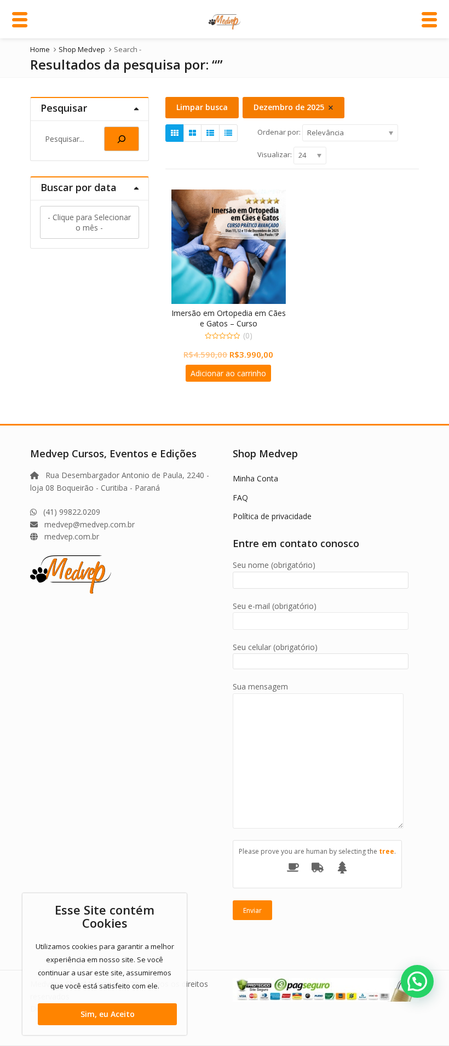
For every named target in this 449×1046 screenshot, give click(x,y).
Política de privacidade (272, 516)
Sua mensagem (260, 686)
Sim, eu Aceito (107, 1014)
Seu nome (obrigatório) (274, 565)
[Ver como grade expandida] (192, 133)
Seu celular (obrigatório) (275, 647)
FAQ (240, 497)
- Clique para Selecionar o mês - (89, 222)
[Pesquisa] (121, 139)
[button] (417, 981)
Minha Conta (255, 478)
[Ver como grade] (174, 133)
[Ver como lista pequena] (228, 133)
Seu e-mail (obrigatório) (274, 606)
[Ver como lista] (210, 133)
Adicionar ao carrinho (228, 373)
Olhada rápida (233, 313)
